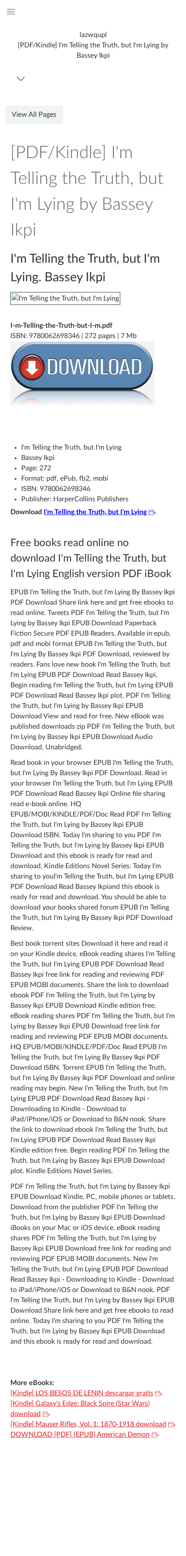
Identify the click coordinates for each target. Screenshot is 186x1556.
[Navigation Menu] (22, 78)
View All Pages (34, 114)
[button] (93, 45)
